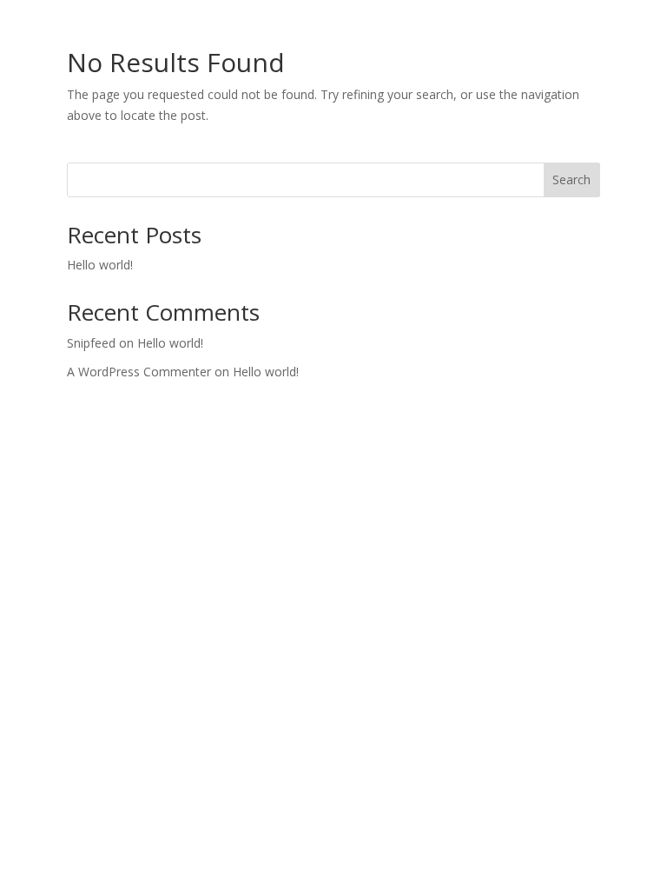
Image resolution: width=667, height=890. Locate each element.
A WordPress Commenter (139, 371)
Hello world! (100, 264)
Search (571, 179)
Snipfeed (91, 343)
